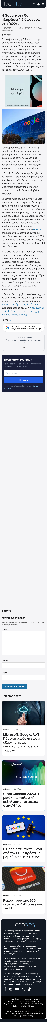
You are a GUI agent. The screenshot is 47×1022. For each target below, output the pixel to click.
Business (7, 35)
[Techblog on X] (23, 989)
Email (4, 673)
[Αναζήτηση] (34, 4)
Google (37, 229)
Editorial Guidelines (27, 1006)
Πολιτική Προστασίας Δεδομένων (28, 999)
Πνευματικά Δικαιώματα (25, 1004)
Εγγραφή (23, 380)
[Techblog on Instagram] (10, 989)
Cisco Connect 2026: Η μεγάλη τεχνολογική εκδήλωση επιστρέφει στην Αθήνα (21, 799)
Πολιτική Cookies (14, 1001)
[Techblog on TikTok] (29, 989)
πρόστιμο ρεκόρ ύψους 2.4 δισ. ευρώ (21, 304)
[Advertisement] (23, 501)
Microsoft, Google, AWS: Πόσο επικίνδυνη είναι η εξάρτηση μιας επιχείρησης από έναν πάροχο (22, 742)
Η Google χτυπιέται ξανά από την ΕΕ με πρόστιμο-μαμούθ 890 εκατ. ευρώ (22, 853)
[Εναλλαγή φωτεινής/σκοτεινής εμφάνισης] (38, 4)
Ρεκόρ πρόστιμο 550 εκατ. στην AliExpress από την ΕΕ (23, 904)
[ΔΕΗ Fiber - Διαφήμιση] (23, 91)
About (22, 1011)
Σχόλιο (5, 629)
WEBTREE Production (32, 1011)
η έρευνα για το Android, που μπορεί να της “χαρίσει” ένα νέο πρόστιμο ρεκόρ (23, 311)
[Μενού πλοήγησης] (43, 4)
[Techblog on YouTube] (17, 989)
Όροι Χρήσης (10, 999)
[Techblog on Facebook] (5, 989)
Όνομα (5, 661)
